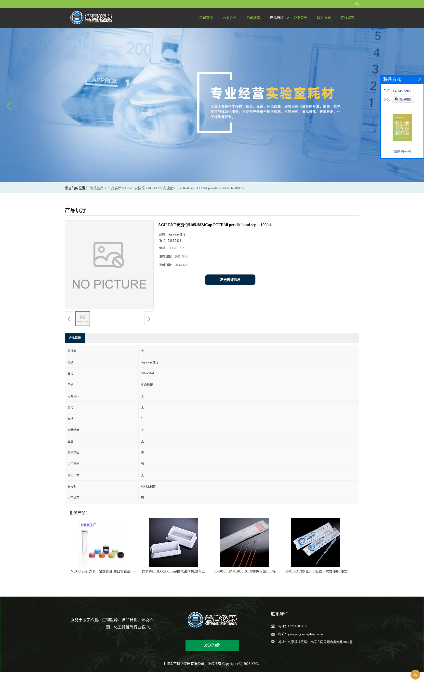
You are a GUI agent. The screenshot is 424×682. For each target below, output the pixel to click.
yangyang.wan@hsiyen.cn (305, 634)
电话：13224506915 (292, 626)
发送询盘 (212, 645)
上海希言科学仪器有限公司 (183, 664)
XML (255, 664)
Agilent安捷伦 (134, 188)
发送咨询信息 (230, 280)
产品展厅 (114, 188)
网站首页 (97, 188)
